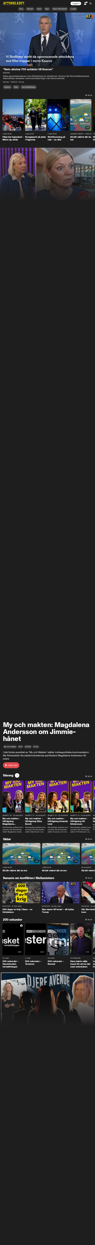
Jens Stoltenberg (28, 87)
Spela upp (12, 765)
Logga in (75, 3)
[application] (47, 39)
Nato (16, 87)
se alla (88, 95)
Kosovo (7, 87)
